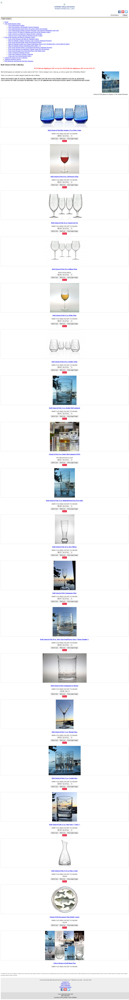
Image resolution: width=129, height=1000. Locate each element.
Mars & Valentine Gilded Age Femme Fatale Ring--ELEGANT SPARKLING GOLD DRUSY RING (39, 44)
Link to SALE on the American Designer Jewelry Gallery (25, 35)
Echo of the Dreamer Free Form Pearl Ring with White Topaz (26, 51)
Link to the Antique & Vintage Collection (20, 54)
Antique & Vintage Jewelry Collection (16, 57)
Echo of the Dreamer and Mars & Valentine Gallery (23, 39)
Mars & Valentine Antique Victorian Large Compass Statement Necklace (30, 40)
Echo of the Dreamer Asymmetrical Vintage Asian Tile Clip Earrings (28, 49)
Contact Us (65, 982)
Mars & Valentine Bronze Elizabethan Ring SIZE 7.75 (24, 46)
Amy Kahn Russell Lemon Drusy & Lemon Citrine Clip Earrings (27, 29)
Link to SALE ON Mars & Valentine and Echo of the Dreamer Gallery (29, 32)
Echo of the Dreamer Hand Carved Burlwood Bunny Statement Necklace (30, 47)
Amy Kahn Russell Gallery (16, 25)
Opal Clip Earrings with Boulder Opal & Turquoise (23, 27)
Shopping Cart (65, 983)
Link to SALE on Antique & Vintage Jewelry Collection (25, 34)
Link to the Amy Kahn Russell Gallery (19, 56)
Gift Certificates (65, 985)
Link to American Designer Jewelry (19, 52)
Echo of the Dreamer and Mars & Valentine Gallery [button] (20, 37)
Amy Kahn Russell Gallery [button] (13, 23)
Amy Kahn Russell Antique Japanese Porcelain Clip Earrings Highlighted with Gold (33, 30)
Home (6, 22)
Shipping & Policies (65, 987)
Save (65, 141)
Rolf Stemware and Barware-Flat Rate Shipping (19, 61)
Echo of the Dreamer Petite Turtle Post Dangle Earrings (24, 42)
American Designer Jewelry (13, 59)
